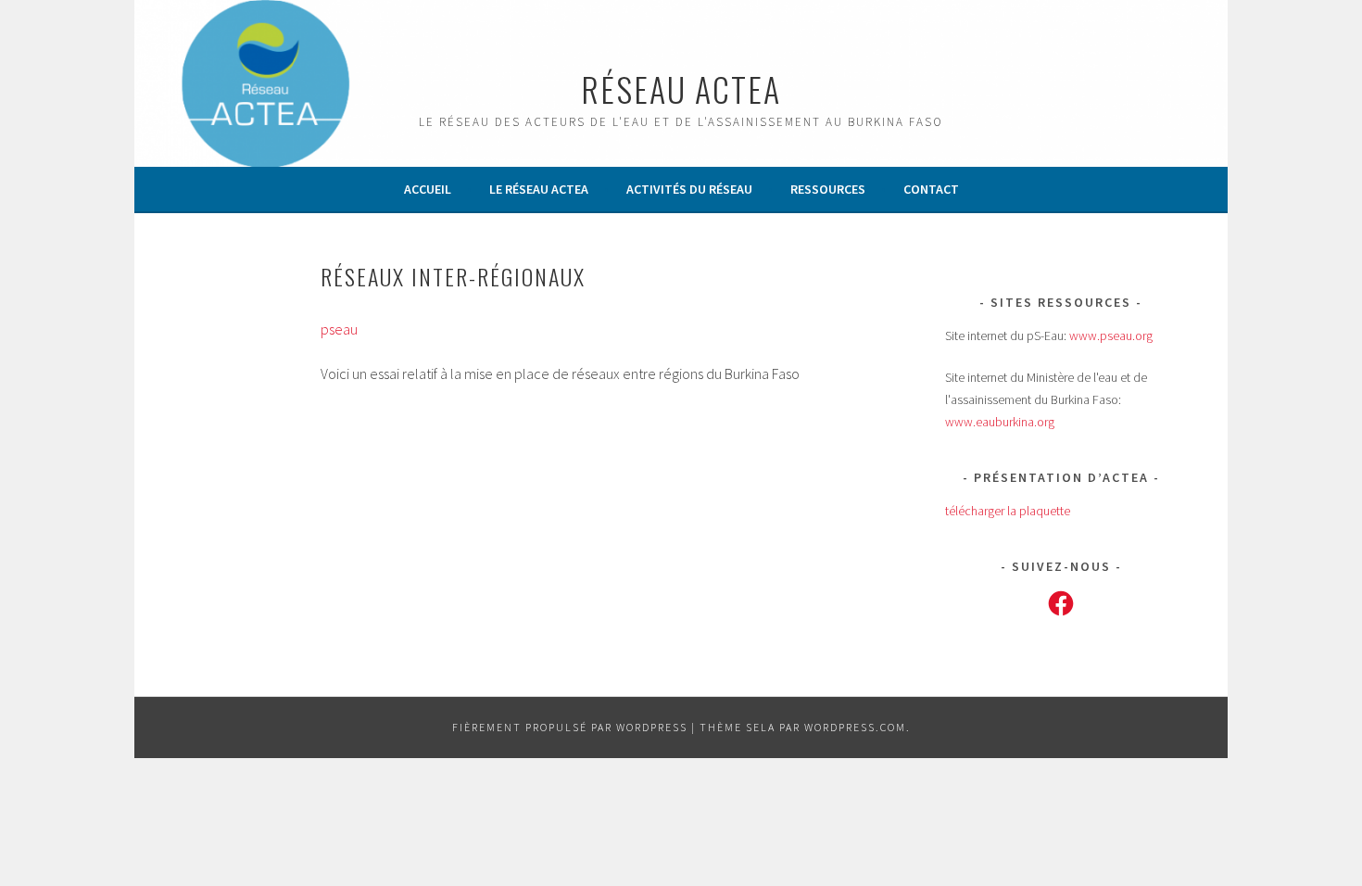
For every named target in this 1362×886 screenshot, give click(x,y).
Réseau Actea (681, 88)
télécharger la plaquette (1007, 510)
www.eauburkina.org (999, 421)
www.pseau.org (1111, 335)
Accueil (427, 189)
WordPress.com (855, 727)
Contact (931, 189)
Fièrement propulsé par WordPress (569, 727)
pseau (339, 329)
